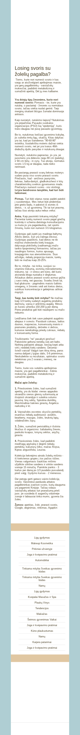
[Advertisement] (40, 28)
